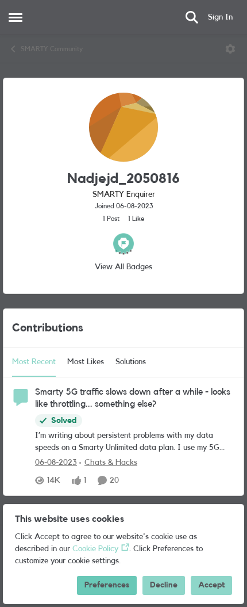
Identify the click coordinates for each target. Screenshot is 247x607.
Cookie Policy (95, 549)
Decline (163, 585)
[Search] (192, 17)
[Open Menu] (230, 49)
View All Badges (123, 267)
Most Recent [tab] (34, 362)
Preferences (106, 585)
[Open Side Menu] (15, 17)
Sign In (220, 17)
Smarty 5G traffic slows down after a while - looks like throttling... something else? (132, 398)
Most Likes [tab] (85, 362)
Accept (211, 585)
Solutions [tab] (130, 362)
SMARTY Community (52, 48)
